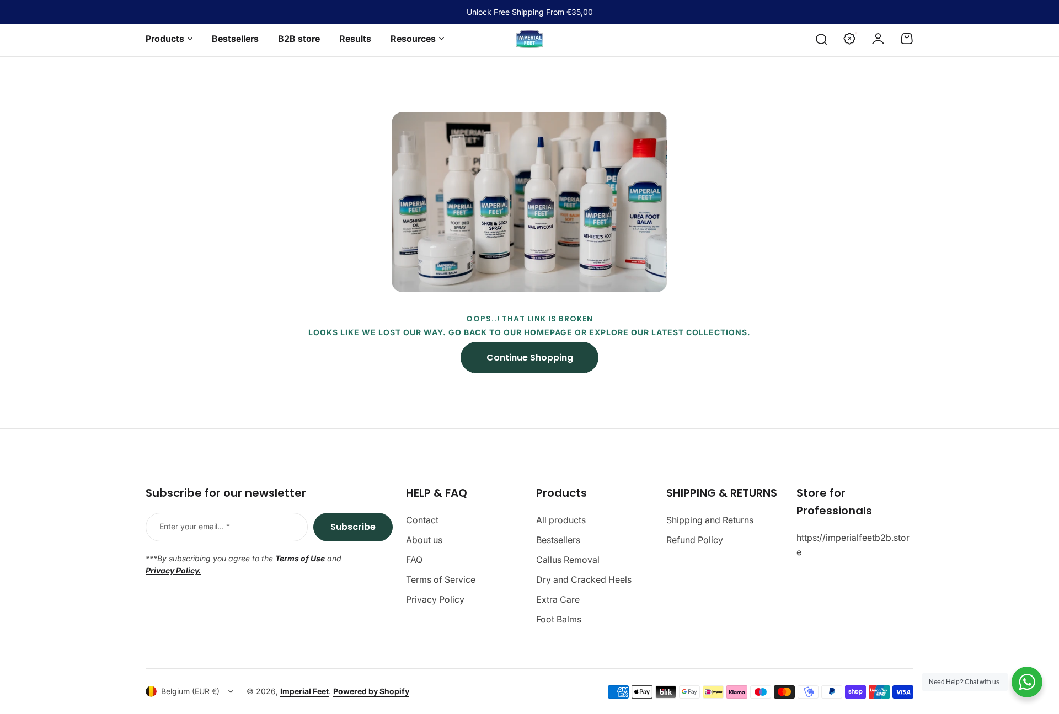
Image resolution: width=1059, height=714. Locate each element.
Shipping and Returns (709, 519)
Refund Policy (694, 539)
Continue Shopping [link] (529, 357)
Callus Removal (568, 559)
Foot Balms (558, 619)
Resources (413, 38)
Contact (422, 519)
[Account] (878, 38)
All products (561, 519)
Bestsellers (558, 539)
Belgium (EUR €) (190, 691)
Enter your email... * (194, 526)
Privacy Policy (435, 599)
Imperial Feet (304, 691)
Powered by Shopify (371, 691)
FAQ (414, 559)
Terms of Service (440, 579)
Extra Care (558, 599)
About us (424, 539)
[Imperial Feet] (529, 39)
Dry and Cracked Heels (584, 579)
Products (165, 38)
